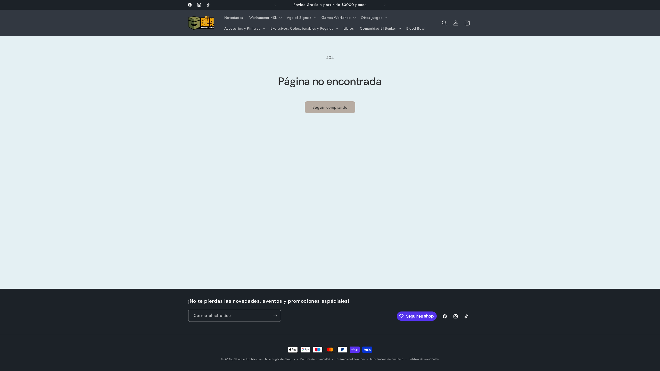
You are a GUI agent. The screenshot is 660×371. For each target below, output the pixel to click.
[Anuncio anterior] (275, 5)
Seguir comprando (330, 107)
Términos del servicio (350, 359)
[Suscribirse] (275, 316)
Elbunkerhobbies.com (248, 359)
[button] (265, 17)
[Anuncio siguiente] (385, 5)
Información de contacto (386, 359)
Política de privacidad (315, 359)
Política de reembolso (424, 359)
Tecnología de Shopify (280, 359)
